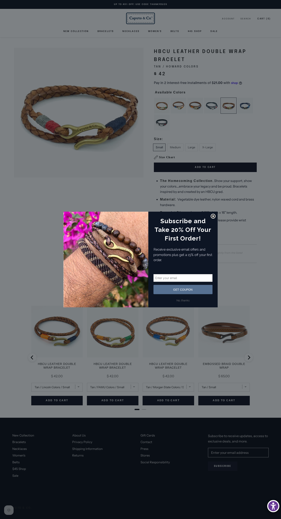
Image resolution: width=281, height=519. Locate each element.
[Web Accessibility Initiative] (273, 506)
